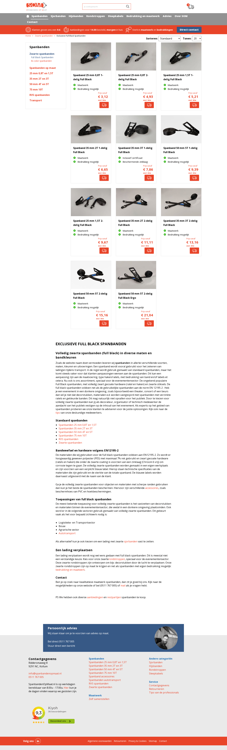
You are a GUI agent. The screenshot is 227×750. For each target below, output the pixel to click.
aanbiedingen (95, 597)
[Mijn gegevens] (198, 6)
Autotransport (67, 533)
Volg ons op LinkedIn (38, 741)
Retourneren (156, 689)
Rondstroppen (157, 669)
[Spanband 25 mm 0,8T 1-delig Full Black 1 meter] (91, 57)
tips (58, 412)
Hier (66, 687)
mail (123, 585)
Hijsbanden (155, 666)
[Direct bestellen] (104, 105)
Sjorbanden (155, 662)
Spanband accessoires (101, 676)
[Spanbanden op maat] (36, 7)
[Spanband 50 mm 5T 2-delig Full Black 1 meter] (91, 275)
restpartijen (114, 597)
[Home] (27, 16)
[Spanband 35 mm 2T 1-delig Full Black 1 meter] (91, 129)
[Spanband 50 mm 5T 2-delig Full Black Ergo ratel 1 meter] (136, 275)
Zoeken (128, 6)
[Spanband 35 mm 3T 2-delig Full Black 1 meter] (181, 202)
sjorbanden (130, 541)
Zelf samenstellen (99, 699)
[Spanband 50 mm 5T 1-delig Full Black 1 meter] (181, 129)
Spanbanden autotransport (105, 680)
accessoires (151, 488)
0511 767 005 (36, 677)
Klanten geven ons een (46, 29)
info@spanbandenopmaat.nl (45, 673)
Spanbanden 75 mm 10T (73, 435)
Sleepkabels (156, 673)
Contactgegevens (159, 685)
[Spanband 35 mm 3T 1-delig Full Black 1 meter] (136, 129)
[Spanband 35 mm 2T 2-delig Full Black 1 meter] (136, 202)
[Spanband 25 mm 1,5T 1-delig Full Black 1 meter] (181, 57)
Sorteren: (152, 38)
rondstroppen (117, 559)
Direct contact (189, 29)
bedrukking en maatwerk (70, 569)
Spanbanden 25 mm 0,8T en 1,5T (78, 425)
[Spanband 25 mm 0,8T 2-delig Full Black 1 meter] (136, 57)
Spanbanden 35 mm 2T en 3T (76, 428)
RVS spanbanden (68, 439)
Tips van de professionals (164, 692)
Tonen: (187, 38)
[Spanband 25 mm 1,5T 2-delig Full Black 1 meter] (91, 202)
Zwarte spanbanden (70, 442)
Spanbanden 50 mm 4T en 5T (76, 432)
